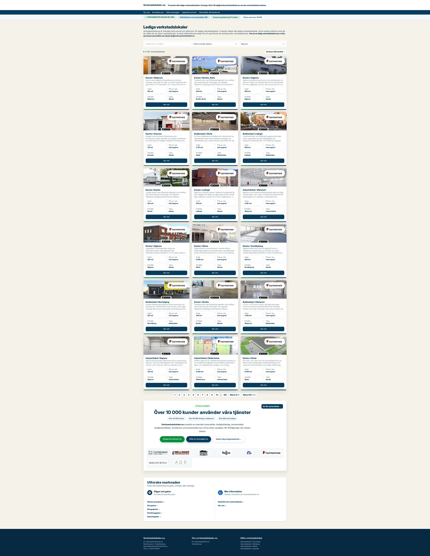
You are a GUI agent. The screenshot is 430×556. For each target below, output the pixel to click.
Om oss (146, 12)
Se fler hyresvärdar (272, 406)
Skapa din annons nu (172, 439)
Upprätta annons (189, 12)
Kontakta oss (158, 12)
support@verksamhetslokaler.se (155, 546)
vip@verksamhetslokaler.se (182, 36)
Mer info (166, 105)
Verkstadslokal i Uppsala (249, 549)
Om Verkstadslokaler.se (200, 542)
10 (217, 395)
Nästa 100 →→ (249, 395)
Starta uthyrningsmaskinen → (229, 439)
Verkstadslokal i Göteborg (250, 544)
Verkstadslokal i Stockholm (250, 542)
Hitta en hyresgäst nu (198, 439)
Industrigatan (153, 516)
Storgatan (151, 505)
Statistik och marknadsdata (230, 502)
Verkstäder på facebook (209, 12)
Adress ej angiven (155, 502)
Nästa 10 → (235, 395)
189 (225, 395)
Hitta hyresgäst (173, 12)
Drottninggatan (154, 513)
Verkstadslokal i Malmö (249, 546)
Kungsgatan (152, 509)
